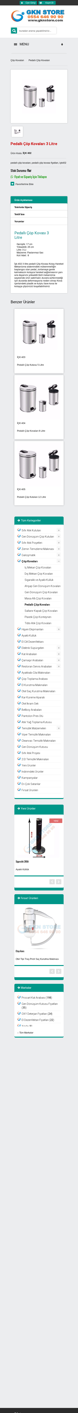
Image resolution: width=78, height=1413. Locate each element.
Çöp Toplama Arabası (35, 678)
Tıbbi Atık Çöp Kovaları (38, 623)
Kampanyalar (30, 777)
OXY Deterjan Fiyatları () (37, 1013)
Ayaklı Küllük (29, 635)
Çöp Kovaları (17, 60)
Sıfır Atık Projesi (31, 753)
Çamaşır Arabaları (32, 660)
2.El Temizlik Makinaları (35, 759)
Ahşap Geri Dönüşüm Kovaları (43, 586)
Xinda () (27, 1026)
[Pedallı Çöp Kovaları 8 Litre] (39, 397)
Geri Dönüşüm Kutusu (35, 746)
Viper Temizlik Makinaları (36, 734)
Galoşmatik (28, 555)
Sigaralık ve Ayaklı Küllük (39, 579)
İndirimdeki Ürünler (33, 771)
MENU (23, 44)
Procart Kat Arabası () (37, 997)
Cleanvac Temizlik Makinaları (39, 740)
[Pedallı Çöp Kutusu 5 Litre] (39, 331)
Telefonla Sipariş (23, 207)
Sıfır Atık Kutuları (31, 530)
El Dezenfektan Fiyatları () (38, 1019)
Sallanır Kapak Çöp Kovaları (41, 610)
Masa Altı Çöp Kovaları (38, 598)
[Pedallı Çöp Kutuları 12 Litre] (39, 463)
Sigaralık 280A (22, 861)
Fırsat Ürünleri (30, 790)
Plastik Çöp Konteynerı (38, 617)
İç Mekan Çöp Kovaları (38, 567)
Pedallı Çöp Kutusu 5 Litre (30, 365)
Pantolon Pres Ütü (32, 715)
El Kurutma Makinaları (35, 685)
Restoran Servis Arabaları (37, 666)
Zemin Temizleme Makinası (38, 548)
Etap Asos (20, 951)
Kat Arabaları (29, 654)
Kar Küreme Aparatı (33, 697)
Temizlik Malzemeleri (34, 728)
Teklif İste (19, 214)
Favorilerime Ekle (25, 184)
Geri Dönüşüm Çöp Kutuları (38, 536)
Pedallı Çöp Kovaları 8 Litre (31, 431)
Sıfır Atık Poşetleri (32, 542)
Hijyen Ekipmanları (32, 629)
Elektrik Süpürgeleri (33, 647)
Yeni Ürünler (29, 765)
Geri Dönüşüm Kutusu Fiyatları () (40, 1005)
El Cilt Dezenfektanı (33, 641)
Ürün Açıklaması (23, 200)
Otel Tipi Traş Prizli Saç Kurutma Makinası (37, 959)
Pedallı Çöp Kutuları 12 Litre (31, 497)
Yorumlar (19, 221)
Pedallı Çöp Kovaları (39, 60)
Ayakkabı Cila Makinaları (36, 672)
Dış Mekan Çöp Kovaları (39, 573)
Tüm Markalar (26, 1032)
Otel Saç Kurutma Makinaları (38, 691)
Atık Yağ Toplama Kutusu (37, 722)
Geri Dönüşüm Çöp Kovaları (41, 592)
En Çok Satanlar (31, 784)
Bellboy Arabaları (32, 709)
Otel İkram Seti (30, 703)
